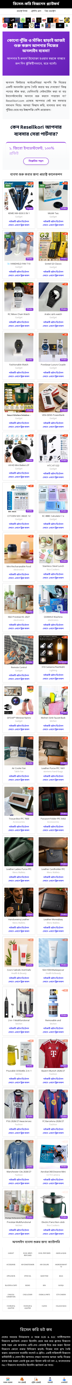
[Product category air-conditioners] (27, 1263)
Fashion (53, 1074)
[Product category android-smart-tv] (61, 1264)
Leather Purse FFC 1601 (53, 768)
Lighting (53, 670)
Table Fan (18, 771)
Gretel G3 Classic (53, 263)
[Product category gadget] (11, 1251)
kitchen (53, 721)
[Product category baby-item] (44, 1274)
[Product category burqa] (61, 1283)
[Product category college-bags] (61, 1304)
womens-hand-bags (53, 771)
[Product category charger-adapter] (27, 1305)
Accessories (19, 822)
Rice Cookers (53, 569)
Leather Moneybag (53, 919)
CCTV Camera (53, 1175)
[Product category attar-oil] (27, 1274)
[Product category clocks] (44, 1304)
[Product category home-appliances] (11, 1274)
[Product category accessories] (11, 1263)
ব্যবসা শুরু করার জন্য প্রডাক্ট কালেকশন (36, 175)
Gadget (18, 217)
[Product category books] (27, 1283)
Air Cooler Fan (19, 768)
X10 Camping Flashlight (53, 667)
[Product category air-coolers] (44, 1263)
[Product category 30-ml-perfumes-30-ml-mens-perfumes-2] (44, 1251)
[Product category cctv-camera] (61, 1293)
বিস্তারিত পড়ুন (36, 161)
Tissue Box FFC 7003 (19, 818)
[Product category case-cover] (27, 1293)
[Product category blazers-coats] (11, 1283)
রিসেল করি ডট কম (36, 1330)
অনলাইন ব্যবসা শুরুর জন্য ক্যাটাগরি (36, 1242)
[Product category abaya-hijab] (61, 1251)
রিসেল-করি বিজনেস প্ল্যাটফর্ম (36, 4)
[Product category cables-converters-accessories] (11, 1294)
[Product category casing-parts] (44, 1293)
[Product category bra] (44, 1283)
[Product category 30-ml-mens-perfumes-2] (27, 1252)
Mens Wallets (19, 872)
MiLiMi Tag (53, 213)
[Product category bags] (61, 1274)
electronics (19, 570)
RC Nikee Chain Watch (19, 314)
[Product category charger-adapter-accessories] (11, 1305)
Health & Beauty (18, 973)
